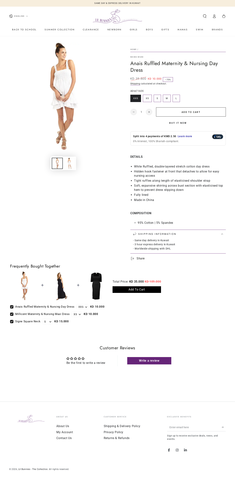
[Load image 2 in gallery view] (69, 163)
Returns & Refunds (117, 438)
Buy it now (178, 123)
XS (149, 99)
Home (133, 49)
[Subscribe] (224, 427)
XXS (137, 99)
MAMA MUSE (137, 57)
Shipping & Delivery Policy (122, 426)
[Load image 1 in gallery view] (57, 163)
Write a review (149, 360)
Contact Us (64, 438)
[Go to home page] (117, 16)
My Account (64, 432)
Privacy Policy (113, 432)
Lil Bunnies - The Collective (33, 469)
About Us (62, 426)
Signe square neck (27, 321)
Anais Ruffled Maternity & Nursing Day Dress (45, 306)
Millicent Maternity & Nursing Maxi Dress (42, 314)
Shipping (135, 83)
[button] (204, 16)
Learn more (185, 136)
